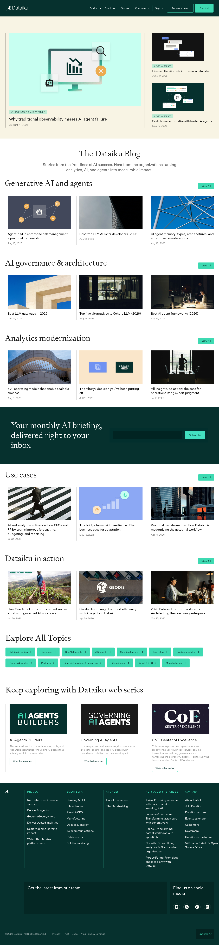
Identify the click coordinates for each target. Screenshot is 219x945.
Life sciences (118, 662)
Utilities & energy (78, 824)
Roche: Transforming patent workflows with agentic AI (159, 833)
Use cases (46, 651)
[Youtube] (176, 907)
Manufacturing (174, 662)
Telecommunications (80, 831)
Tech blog (158, 651)
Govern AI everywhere (41, 816)
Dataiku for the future (198, 837)
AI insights (101, 651)
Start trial (204, 8)
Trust (66, 933)
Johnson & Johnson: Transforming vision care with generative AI (161, 818)
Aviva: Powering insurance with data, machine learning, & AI (162, 804)
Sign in (159, 8)
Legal (75, 933)
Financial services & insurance (81, 662)
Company (140, 8)
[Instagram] (207, 907)
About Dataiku (194, 800)
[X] (186, 907)
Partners (46, 662)
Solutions (110, 8)
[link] (38, 738)
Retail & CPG (145, 662)
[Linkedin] (197, 907)
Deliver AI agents (38, 810)
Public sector (75, 837)
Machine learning (129, 651)
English (203, 934)
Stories (125, 8)
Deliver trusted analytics (42, 822)
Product (93, 8)
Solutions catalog (78, 843)
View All (206, 185)
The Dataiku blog (117, 806)
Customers (192, 824)
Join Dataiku (193, 806)
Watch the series (22, 761)
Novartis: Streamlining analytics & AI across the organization (161, 847)
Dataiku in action (18, 651)
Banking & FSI (76, 800)
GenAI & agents (73, 651)
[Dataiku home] (16, 8)
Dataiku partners (196, 812)
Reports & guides (18, 662)
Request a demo (180, 8)
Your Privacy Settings (93, 933)
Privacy (56, 933)
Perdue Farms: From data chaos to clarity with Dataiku (162, 862)
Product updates (186, 651)
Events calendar (195, 818)
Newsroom (192, 831)
